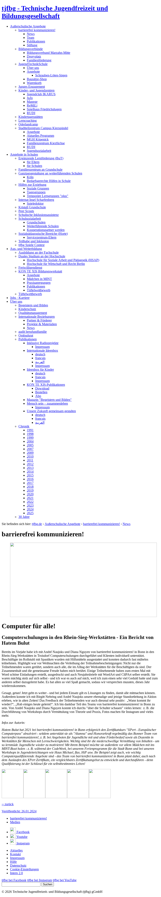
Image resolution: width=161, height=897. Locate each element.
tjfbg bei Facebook (14, 880)
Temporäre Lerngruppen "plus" (47, 196)
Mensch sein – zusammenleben (47, 403)
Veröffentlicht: (19, 811)
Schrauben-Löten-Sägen (51, 75)
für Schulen (34, 166)
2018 (30, 486)
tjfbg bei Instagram (39, 880)
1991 (30, 430)
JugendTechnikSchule (33, 64)
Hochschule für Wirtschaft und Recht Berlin (56, 264)
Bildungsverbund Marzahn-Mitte (48, 52)
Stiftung (32, 45)
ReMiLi (32, 105)
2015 (30, 475)
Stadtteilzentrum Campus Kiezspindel (43, 128)
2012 (30, 464)
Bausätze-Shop (37, 79)
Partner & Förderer (39, 320)
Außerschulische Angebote (28, 26)
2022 (30, 501)
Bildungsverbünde (30, 49)
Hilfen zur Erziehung (32, 184)
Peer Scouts (26, 211)
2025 (30, 513)
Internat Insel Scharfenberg (36, 199)
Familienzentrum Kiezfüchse (46, 143)
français (40, 358)
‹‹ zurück (8, 804)
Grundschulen (36, 222)
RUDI (31, 113)
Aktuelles (16, 850)
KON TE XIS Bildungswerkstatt (40, 271)
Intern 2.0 (16, 873)
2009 (30, 452)
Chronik (23, 426)
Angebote (33, 71)
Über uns (33, 68)
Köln (30, 177)
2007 (30, 449)
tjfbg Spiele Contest (31, 245)
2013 (30, 468)
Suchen (47, 884)
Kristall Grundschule (32, 207)
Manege (32, 101)
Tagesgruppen (36, 192)
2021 (30, 498)
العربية (39, 362)
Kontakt (15, 854)
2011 (30, 460)
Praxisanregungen (39, 282)
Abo (38, 396)
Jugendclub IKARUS (41, 94)
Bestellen (41, 392)
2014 (30, 471)
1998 (30, 434)
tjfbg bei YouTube (65, 880)
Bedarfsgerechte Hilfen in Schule (49, 181)
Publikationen (36, 41)
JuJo (30, 98)
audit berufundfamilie (32, 331)
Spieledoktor (35, 203)
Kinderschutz (27, 309)
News (31, 34)
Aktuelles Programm (40, 135)
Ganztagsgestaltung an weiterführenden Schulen (50, 173)
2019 (30, 490)
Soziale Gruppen (38, 188)
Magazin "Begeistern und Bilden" (49, 399)
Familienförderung (39, 60)
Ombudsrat (25, 335)
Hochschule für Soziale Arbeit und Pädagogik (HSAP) (63, 260)
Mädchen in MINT (39, 279)
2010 (30, 456)
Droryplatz (34, 56)
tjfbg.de (37, 524)
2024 (30, 509)
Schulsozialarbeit (29, 218)
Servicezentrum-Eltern (41, 237)
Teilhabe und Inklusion (33, 241)
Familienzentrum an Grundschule (40, 169)
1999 (30, 437)
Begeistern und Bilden (33, 305)
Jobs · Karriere (20, 297)
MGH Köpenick (38, 139)
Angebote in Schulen (24, 154)
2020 (30, 494)
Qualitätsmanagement (32, 313)
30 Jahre (24, 517)
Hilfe (13, 861)
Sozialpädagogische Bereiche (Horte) (43, 233)
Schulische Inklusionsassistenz (38, 215)
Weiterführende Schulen (43, 226)
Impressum (42, 346)
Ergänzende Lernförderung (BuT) (40, 158)
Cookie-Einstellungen (24, 869)
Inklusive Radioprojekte (42, 343)
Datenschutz (18, 865)
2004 (30, 441)
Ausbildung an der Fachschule (38, 252)
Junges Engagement (31, 86)
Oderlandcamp (28, 124)
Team (30, 37)
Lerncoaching (27, 120)
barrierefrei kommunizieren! (36, 30)
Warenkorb (34, 83)
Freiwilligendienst (30, 267)
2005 (30, 445)
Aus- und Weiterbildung (26, 248)
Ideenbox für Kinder (40, 369)
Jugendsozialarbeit (39, 150)
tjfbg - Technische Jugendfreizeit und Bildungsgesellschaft (55, 12)
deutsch (40, 354)
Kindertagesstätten (30, 117)
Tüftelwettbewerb (38, 290)
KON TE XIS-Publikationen (46, 384)
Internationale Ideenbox (42, 350)
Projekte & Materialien (42, 324)
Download (42, 388)
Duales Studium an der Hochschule (41, 256)
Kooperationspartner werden (46, 230)
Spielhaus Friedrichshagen (44, 109)
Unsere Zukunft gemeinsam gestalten (51, 411)
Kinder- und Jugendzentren (36, 90)
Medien (15, 822)
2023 (30, 505)
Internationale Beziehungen (36, 316)
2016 (30, 479)
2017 (30, 483)
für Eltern (33, 162)
